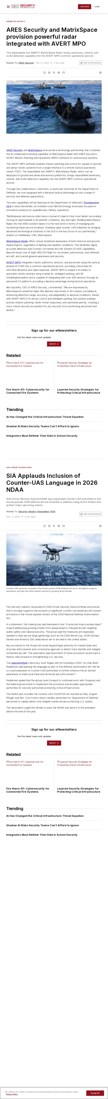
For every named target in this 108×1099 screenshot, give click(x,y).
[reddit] (58, 72)
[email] (63, 72)
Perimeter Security (15, 21)
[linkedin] (49, 72)
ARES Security (26, 63)
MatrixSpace (35, 150)
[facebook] (44, 72)
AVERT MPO (13, 262)
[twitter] (54, 72)
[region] (54, 1093)
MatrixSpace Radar (17, 241)
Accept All (95, 1093)
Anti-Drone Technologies (19, 467)
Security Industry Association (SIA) (37, 511)
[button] (8, 7)
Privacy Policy (12, 1094)
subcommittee (19, 663)
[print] (100, 72)
